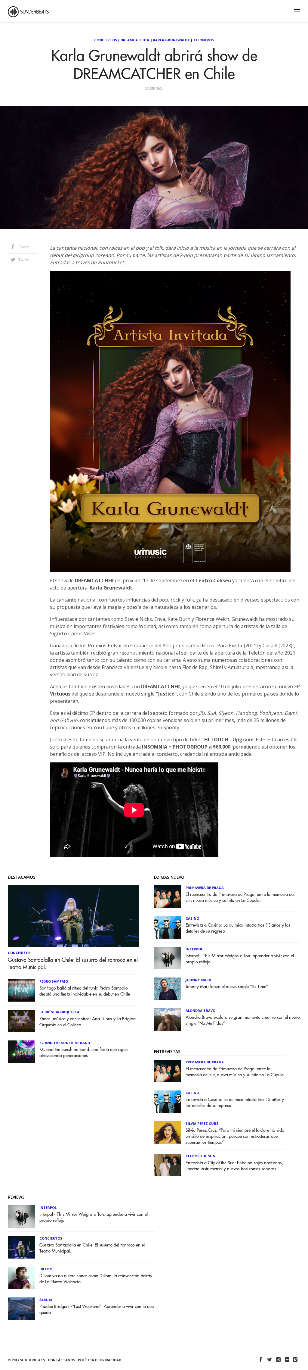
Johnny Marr (198, 979)
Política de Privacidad (99, 1360)
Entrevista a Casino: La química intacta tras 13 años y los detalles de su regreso (238, 928)
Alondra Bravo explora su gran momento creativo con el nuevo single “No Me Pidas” (243, 1020)
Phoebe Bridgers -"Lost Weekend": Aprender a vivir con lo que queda (96, 1309)
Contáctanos (61, 1360)
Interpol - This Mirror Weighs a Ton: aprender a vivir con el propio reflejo (240, 959)
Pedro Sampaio (53, 981)
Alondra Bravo (200, 1010)
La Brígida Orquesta (59, 1012)
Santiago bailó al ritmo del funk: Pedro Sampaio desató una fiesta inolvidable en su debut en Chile (84, 991)
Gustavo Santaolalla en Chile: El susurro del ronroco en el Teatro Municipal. (73, 963)
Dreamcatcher (135, 40)
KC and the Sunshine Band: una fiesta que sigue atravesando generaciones (83, 1052)
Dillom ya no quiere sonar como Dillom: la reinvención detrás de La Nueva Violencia (95, 1279)
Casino (192, 918)
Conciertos (105, 40)
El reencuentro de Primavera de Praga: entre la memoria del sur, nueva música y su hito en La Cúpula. (240, 897)
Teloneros (203, 40)
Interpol (194, 949)
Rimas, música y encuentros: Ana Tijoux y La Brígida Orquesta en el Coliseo (87, 1022)
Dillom (46, 1269)
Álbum (45, 1299)
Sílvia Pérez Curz (202, 1123)
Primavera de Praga (205, 887)
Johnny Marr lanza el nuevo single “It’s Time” (227, 986)
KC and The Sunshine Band (64, 1042)
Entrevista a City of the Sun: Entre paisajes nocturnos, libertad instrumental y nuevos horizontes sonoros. (234, 1166)
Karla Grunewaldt (171, 40)
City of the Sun (200, 1156)
